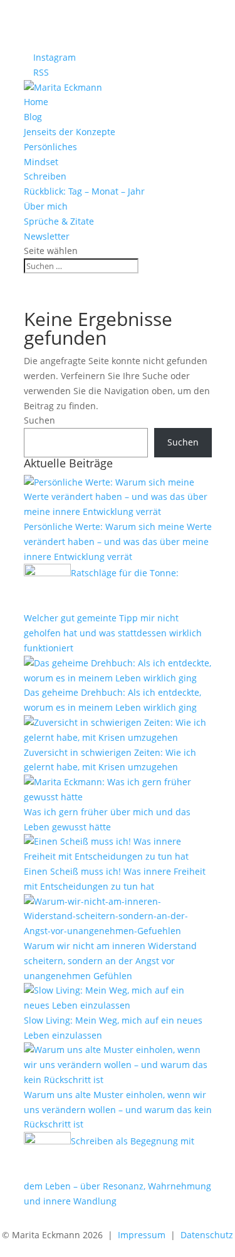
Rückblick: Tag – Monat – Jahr (84, 191)
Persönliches (50, 147)
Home (36, 102)
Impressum (141, 1235)
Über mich (46, 206)
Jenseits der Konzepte (69, 132)
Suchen (39, 420)
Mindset (41, 162)
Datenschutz (206, 1235)
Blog (33, 117)
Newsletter (47, 236)
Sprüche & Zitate (59, 221)
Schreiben (45, 176)
